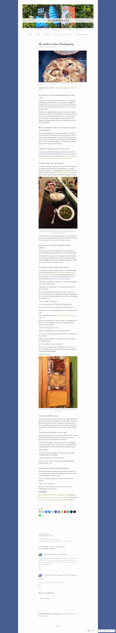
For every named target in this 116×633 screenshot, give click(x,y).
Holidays (47, 535)
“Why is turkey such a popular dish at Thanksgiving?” (54, 497)
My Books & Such (67, 34)
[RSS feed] (59, 626)
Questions (38, 34)
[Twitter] (57, 626)
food (44, 535)
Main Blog (29, 34)
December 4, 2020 (62, 554)
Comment (71, 610)
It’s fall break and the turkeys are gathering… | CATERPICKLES (57, 575)
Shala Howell (43, 47)
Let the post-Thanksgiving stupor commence (49, 539)
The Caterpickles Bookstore (81, 34)
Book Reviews (47, 34)
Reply (40, 569)
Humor (51, 535)
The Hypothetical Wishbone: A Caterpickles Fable (53, 495)
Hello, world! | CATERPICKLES (50, 554)
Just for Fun (46, 534)
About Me (57, 34)
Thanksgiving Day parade (64, 172)
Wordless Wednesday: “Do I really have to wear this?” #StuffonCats (56, 541)
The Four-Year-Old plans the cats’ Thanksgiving (52, 500)
